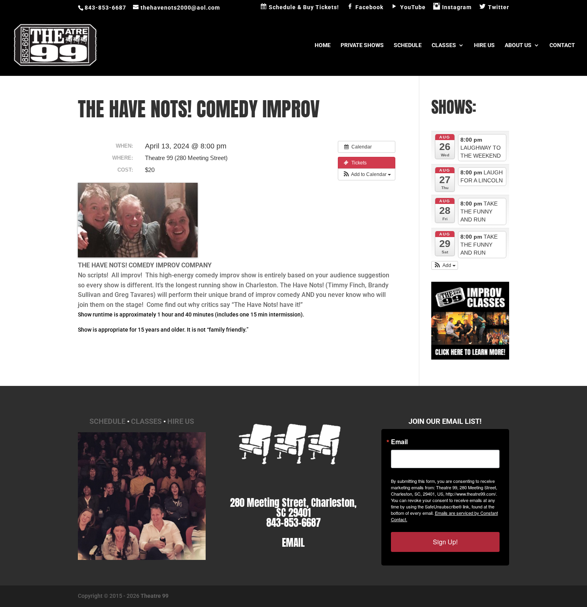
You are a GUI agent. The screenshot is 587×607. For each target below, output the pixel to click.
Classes (444, 45)
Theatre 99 (155, 596)
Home (323, 45)
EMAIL (293, 542)
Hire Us (484, 45)
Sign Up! (445, 541)
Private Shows (362, 45)
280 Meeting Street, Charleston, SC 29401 (293, 507)
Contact (562, 45)
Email (399, 442)
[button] (366, 174)
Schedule (408, 45)
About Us (518, 45)
